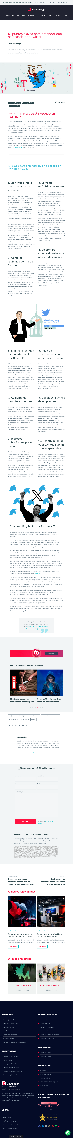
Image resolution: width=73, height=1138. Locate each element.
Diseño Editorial (45, 1023)
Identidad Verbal (8, 1027)
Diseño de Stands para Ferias (49, 1034)
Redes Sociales (8, 1060)
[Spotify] (64, 2)
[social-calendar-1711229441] (59, 1127)
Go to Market (44, 1085)
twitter (33, 719)
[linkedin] (43, 1127)
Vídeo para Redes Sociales (12, 1064)
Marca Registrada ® (10, 1128)
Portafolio (32, 15)
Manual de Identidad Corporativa (14, 1042)
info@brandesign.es (13, 1089)
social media (25, 719)
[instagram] (49, 1127)
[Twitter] (56, 2)
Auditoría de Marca (9, 1038)
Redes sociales (14, 105)
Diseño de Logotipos (10, 1034)
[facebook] (39, 1127)
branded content (34, 716)
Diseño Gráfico (44, 1020)
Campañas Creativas (47, 1031)
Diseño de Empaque (46, 1052)
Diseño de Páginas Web (11, 1067)
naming (38, 574)
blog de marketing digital (17, 716)
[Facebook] (50, 2)
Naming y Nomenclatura (11, 1031)
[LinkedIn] (53, 2)
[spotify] (56, 1127)
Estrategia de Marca (10, 1020)
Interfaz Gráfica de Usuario (12, 1071)
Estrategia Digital (27, 102)
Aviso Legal (7, 1117)
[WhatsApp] (30, 725)
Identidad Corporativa (10, 1023)
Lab (49, 15)
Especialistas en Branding (44, 1109)
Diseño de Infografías (47, 1038)
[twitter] (46, 1127)
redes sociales (13, 719)
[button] (30, 707)
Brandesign (19, 147)
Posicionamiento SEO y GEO (49, 1082)
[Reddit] (23, 725)
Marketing (43, 1070)
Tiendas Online (45, 1078)
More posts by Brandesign (26, 752)
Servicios (10, 15)
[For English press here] (69, 2)
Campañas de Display (10, 1056)
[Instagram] (58, 2)
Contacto (58, 15)
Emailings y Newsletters (11, 1075)
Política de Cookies (9, 1121)
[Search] (66, 15)
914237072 (40, 2)
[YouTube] (61, 2)
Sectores (21, 15)
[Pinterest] (16, 725)
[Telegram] (26, 725)
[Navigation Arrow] (9, 687)
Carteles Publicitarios (47, 1027)
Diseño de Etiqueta (46, 1056)
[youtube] (53, 1127)
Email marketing (45, 1074)
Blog (43, 15)
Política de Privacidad (10, 1125)
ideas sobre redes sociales (51, 716)
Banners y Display (14, 102)
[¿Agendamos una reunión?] (66, 2)
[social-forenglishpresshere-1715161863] (62, 1127)
